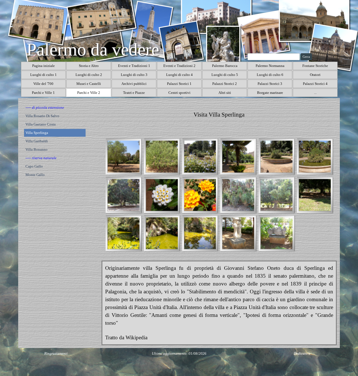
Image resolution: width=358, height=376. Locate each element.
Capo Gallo (34, 166)
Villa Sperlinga (36, 133)
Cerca (306, 56)
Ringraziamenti (56, 353)
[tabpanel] (219, 115)
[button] (123, 156)
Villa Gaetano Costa (40, 124)
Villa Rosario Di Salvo (42, 116)
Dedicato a (302, 353)
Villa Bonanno (36, 149)
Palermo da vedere (93, 49)
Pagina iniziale (43, 66)
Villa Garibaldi (36, 141)
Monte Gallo (35, 175)
